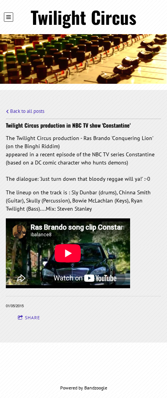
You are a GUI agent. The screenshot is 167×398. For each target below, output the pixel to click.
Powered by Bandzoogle (83, 388)
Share (32, 317)
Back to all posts (26, 111)
